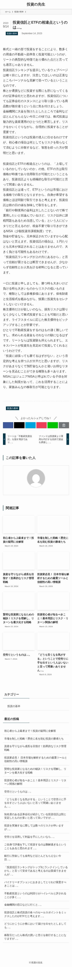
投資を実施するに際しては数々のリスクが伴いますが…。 (34, 827)
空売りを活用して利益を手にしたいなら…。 (30, 836)
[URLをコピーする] (64, 425)
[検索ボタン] (67, 4)
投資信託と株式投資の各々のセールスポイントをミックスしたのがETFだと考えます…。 (35, 914)
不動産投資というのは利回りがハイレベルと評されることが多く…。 (35, 895)
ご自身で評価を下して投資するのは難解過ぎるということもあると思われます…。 (35, 846)
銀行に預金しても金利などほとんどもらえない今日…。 (32, 857)
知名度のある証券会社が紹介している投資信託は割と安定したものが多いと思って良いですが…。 (35, 816)
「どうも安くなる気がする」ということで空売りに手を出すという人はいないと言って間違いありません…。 (35, 803)
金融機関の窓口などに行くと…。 (23, 904)
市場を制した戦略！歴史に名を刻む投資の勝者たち (34, 738)
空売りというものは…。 (18, 791)
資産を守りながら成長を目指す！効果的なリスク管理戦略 (35, 748)
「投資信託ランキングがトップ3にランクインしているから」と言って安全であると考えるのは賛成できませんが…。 (36, 871)
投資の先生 (36, 4)
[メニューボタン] (4, 4)
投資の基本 (12, 33)
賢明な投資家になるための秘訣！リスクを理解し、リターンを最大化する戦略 (35, 770)
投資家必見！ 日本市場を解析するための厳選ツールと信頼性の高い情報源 (35, 759)
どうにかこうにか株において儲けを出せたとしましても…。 (35, 925)
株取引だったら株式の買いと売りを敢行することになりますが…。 (35, 937)
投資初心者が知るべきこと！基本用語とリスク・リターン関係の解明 (35, 782)
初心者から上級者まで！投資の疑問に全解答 (30, 730)
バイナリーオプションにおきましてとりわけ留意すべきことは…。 (35, 884)
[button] (8, 425)
